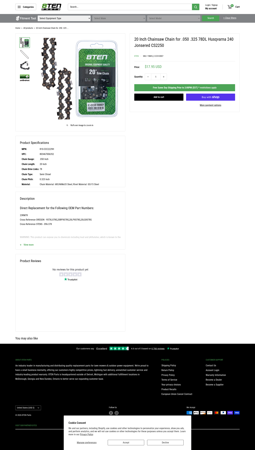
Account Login (212, 370)
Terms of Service (169, 379)
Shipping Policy (168, 365)
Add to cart (159, 97)
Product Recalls (168, 389)
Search (210, 18)
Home (17, 28)
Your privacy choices (171, 384)
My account (211, 8)
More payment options (210, 105)
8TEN (136, 56)
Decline (165, 442)
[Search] (195, 7)
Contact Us (211, 365)
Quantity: (138, 76)
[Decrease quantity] (148, 77)
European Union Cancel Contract (176, 394)
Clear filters (229, 18)
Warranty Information (216, 375)
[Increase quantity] (164, 77)
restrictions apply (208, 87)
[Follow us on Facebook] (111, 413)
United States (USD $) (25, 408)
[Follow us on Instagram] (117, 413)
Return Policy (167, 370)
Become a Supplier (215, 384)
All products (28, 28)
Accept (126, 442)
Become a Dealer (214, 379)
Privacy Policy (86, 434)
